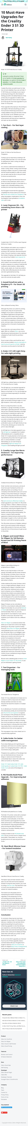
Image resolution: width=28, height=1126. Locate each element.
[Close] (27, 1)
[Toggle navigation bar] (2, 4)
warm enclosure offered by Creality (13, 501)
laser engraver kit (20, 257)
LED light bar (6, 432)
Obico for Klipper (5, 623)
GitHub (22, 1)
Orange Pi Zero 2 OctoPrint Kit (9, 1079)
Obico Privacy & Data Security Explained (12, 1028)
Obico (16, 331)
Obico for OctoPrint (17, 944)
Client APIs (4, 1075)
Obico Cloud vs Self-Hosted (8, 1044)
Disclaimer (4, 1099)
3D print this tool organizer (10, 713)
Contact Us (4, 1092)
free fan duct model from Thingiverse (13, 194)
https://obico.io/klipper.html (18, 946)
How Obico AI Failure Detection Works (11, 1023)
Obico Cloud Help (6, 1065)
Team (2, 1090)
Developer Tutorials (6, 1077)
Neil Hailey (9, 37)
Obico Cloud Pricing (6, 1046)
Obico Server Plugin (6, 1072)
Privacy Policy (4, 1095)
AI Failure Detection (6, 1057)
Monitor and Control (6, 1054)
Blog (2, 1088)
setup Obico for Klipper (13, 628)
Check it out (14, 1006)
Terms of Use (4, 1097)
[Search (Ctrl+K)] (25, 4)
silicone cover (10, 885)
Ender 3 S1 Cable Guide (7, 764)
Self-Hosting (4, 1067)
